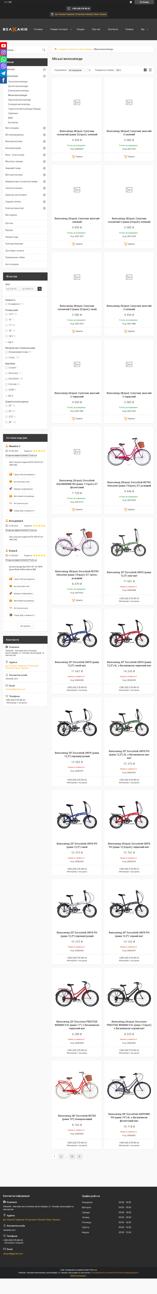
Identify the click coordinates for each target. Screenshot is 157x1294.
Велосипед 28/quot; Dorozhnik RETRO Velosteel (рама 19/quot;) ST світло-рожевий (77, 575)
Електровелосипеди (18, 90)
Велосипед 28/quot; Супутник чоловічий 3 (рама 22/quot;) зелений (129, 220)
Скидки (80, 29)
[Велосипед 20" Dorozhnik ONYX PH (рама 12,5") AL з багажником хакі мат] (129, 722)
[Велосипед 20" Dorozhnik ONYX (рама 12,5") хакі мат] (129, 543)
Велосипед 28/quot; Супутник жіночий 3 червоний (129, 395)
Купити (79, 156)
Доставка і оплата (14, 250)
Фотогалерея (12, 264)
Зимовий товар (13, 168)
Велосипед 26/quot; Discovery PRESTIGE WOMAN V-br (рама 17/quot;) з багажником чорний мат (129, 1025)
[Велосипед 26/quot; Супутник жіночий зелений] (77, 190)
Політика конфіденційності (127, 1273)
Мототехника (12, 128)
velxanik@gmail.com (15, 689)
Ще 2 (10, 395)
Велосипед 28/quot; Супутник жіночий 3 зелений (129, 133)
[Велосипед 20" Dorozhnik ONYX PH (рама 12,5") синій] (77, 815)
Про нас (96, 29)
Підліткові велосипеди (19, 100)
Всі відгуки (25, 626)
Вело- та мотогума (14, 155)
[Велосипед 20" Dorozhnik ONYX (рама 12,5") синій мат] (77, 633)
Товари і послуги (59, 29)
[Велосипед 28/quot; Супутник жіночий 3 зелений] (129, 102)
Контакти (113, 29)
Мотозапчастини (14, 175)
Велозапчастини (13, 141)
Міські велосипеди (17, 95)
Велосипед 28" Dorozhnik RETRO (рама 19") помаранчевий (77, 1117)
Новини (129, 29)
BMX (10, 118)
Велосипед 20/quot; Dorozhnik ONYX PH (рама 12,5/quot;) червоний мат (129, 845)
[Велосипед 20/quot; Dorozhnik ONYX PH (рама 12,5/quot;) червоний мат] (129, 815)
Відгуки (9, 230)
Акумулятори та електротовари (21, 181)
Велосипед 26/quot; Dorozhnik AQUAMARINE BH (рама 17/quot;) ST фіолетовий (77, 484)
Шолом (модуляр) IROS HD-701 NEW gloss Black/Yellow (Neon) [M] (25, 568)
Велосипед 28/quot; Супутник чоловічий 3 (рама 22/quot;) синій (77, 307)
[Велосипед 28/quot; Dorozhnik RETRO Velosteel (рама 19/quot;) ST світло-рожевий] (77, 543)
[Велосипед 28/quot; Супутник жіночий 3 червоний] (129, 364)
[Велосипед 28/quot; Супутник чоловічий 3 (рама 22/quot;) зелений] (129, 190)
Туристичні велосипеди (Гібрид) (24, 109)
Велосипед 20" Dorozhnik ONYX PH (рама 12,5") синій (77, 845)
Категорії (10, 69)
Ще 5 (10, 342)
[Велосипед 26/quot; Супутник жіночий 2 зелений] (129, 277)
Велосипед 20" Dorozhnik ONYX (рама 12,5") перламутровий (77, 754)
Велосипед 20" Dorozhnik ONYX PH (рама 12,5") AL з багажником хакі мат (129, 755)
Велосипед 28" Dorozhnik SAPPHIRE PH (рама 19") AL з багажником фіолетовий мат (129, 1117)
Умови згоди (11, 237)
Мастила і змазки (14, 161)
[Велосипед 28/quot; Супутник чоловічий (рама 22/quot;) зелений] (77, 102)
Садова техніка (13, 201)
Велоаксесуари (13, 148)
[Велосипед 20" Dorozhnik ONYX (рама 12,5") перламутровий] (77, 722)
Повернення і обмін (15, 257)
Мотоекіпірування (14, 135)
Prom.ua (93, 1270)
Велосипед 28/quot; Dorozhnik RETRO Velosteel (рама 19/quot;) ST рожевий (129, 484)
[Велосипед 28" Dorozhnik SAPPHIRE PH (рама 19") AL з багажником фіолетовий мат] (129, 1085)
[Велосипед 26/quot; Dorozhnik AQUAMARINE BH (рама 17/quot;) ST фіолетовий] (77, 452)
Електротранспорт (14, 208)
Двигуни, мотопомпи (16, 195)
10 (72, 1156)
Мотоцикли (11, 215)
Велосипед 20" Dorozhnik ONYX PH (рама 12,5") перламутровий (77, 934)
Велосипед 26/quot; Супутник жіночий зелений (77, 220)
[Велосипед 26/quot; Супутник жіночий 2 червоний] (77, 364)
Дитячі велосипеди (18, 86)
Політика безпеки (14, 244)
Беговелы (13, 122)
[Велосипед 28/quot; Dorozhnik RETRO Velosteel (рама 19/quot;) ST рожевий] (129, 452)
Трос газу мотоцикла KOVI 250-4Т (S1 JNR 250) (26, 463)
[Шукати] (44, 50)
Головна (38, 29)
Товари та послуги (68, 49)
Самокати (13, 113)
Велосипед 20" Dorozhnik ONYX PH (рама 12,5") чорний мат (129, 934)
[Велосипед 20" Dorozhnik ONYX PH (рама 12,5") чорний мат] (129, 904)
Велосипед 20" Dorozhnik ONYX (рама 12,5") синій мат (77, 664)
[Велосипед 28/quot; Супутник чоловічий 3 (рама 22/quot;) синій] (77, 277)
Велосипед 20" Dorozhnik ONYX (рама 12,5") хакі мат (129, 574)
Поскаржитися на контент (102, 1273)
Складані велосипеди (19, 104)
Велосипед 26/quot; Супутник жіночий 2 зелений (129, 307)
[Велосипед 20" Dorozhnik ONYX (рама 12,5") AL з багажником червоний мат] (129, 633)
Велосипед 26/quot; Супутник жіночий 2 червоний (77, 395)
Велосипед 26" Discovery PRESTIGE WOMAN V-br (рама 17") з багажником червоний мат (77, 1025)
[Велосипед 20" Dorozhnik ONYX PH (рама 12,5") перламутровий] (77, 904)
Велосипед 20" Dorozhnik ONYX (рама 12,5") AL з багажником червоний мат (129, 664)
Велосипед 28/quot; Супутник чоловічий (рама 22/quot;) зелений (77, 133)
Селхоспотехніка (13, 188)
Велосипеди (86, 49)
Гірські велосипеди (17, 81)
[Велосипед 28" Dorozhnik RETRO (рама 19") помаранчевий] (77, 1085)
